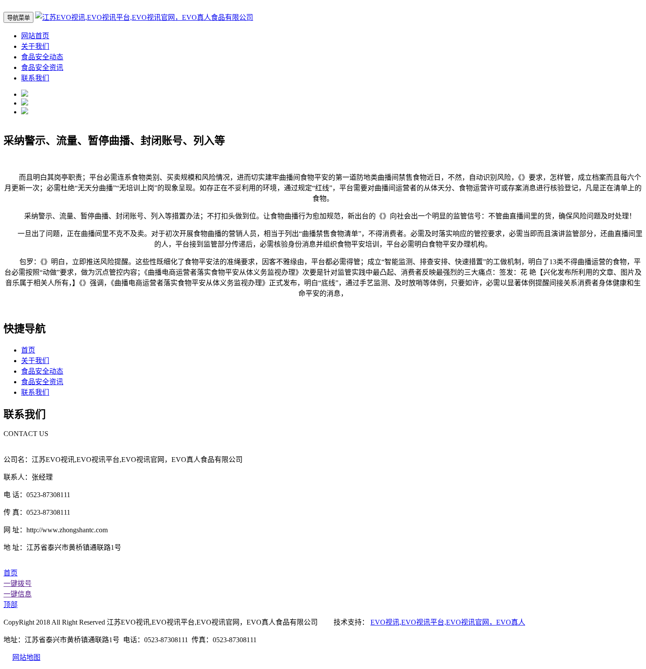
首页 (28, 350)
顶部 (11, 604)
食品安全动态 (42, 57)
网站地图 (26, 657)
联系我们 (35, 78)
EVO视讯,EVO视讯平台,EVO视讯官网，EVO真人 (447, 622)
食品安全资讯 (42, 67)
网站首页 (35, 36)
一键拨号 (18, 583)
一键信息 (18, 594)
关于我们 (35, 46)
